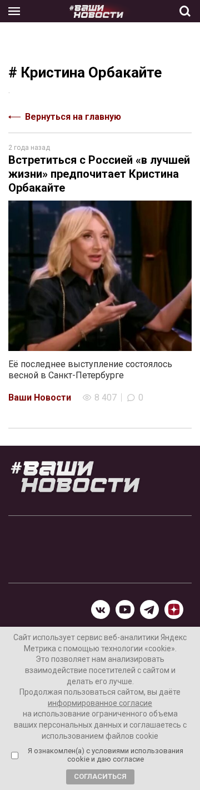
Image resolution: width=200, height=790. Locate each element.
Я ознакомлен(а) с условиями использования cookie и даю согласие (105, 755)
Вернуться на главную (73, 116)
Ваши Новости (39, 397)
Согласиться (100, 776)
